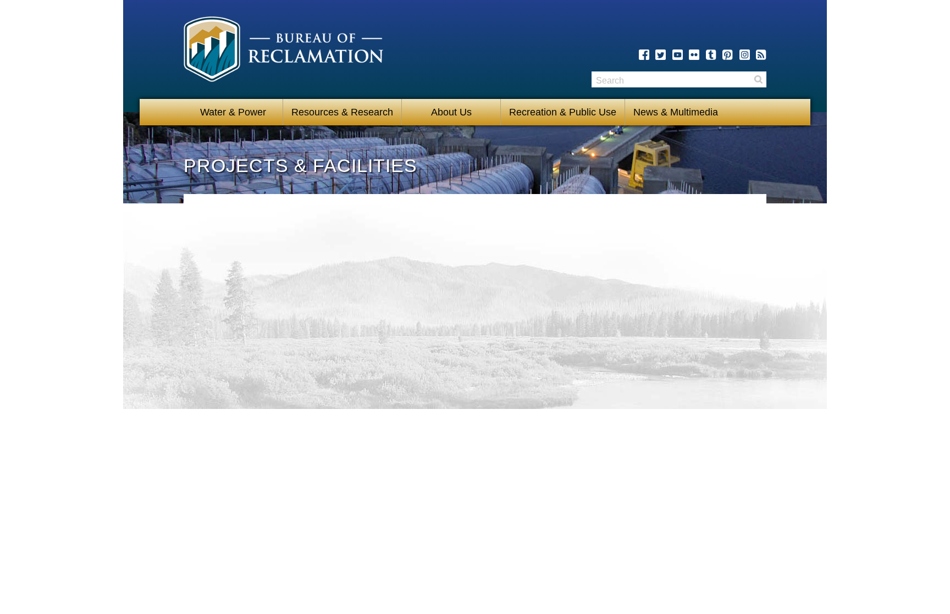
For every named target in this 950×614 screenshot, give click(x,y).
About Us (451, 112)
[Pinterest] (727, 54)
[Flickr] (694, 54)
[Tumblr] (711, 54)
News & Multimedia (675, 112)
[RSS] (761, 54)
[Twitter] (660, 54)
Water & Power (233, 112)
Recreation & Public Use (562, 112)
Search (758, 79)
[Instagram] (744, 54)
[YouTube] (677, 54)
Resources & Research (342, 112)
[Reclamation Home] (283, 51)
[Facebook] (644, 54)
